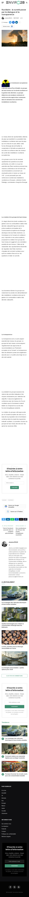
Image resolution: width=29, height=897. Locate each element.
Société (4, 810)
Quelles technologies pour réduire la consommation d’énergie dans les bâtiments (13, 625)
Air (2, 795)
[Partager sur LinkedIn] (16, 22)
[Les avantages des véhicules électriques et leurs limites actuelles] (14, 593)
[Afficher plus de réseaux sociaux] (19, 22)
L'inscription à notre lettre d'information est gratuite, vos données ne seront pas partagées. (14, 712)
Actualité (4, 793)
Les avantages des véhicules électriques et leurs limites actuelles (14, 603)
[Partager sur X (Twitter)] (10, 22)
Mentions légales (6, 836)
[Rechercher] (26, 2)
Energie (4, 803)
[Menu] (3, 2)
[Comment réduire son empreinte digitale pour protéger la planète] (14, 748)
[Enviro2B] (15, 2)
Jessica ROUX (8, 18)
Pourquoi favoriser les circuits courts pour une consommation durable (16, 774)
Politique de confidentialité (9, 834)
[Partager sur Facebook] (13, 22)
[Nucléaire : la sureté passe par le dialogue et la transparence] (14, 38)
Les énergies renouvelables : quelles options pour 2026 (13, 668)
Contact (4, 831)
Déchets (4, 798)
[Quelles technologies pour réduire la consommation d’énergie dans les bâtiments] (14, 614)
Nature (3, 805)
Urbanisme (4, 813)
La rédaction (5, 826)
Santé (3, 808)
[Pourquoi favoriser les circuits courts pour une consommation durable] (14, 766)
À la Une (4, 790)
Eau (3, 800)
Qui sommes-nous (6, 823)
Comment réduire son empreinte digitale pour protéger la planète (15, 757)
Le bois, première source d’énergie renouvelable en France (12, 647)
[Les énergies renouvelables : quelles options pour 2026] (14, 658)
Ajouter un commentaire (14, 675)
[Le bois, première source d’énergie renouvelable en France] (14, 637)
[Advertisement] (14, 64)
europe (4, 500)
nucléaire (10, 500)
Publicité (4, 828)
